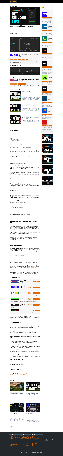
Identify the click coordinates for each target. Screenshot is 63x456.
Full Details (14, 59)
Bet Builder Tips (45, 162)
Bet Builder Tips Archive (13, 126)
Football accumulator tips (22, 373)
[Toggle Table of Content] (11, 426)
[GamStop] (39, 452)
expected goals (24, 178)
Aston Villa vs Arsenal (14, 69)
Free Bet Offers (34, 445)
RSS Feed (33, 442)
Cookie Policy (34, 439)
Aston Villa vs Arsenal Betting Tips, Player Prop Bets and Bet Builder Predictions (25, 445)
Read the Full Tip (13, 41)
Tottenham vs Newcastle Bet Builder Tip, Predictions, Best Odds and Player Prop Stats (26, 441)
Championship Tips (45, 173)
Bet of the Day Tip (45, 152)
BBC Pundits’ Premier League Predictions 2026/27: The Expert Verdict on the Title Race (32, 416)
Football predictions (17, 374)
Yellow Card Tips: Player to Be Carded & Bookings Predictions (47, 183)
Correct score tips (34, 373)
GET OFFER (36, 281)
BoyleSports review (33, 267)
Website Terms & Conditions (35, 438)
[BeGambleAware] (27, 452)
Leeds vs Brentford (13, 43)
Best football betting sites (23, 374)
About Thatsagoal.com (35, 435)
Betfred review (11, 270)
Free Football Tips (45, 141)
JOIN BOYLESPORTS (23, 59)
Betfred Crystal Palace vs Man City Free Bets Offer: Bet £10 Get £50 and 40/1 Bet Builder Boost (26, 438)
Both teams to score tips (29, 373)
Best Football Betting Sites (35, 443)
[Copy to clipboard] (23, 282)
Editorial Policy (34, 436)
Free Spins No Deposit (35, 446)
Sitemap (33, 441)
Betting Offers (34, 444)
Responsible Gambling (35, 437)
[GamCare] (33, 452)
